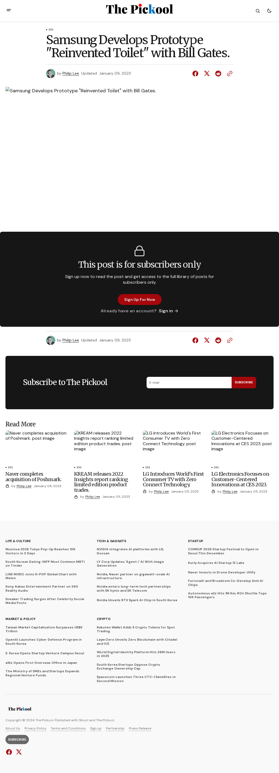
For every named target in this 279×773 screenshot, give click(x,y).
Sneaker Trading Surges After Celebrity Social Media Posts (44, 601)
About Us (12, 728)
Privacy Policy (35, 728)
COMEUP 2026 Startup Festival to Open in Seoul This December (223, 551)
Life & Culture (18, 541)
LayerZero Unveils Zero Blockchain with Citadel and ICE (137, 642)
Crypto (104, 619)
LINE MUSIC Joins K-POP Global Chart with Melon (41, 576)
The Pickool (105, 720)
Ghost (83, 720)
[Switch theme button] (269, 11)
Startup (195, 541)
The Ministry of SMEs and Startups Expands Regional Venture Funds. (42, 673)
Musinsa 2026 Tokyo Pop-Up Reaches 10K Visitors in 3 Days (40, 551)
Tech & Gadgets (111, 541)
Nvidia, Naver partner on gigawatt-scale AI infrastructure (133, 576)
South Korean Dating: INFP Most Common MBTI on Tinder (45, 564)
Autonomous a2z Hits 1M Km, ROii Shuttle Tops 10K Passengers (227, 595)
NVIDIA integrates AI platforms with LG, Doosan (130, 551)
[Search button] (257, 11)
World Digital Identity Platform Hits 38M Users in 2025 (136, 654)
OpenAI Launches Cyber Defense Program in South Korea (43, 642)
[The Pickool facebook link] (9, 752)
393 (51, 30)
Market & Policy (20, 619)
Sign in (166, 310)
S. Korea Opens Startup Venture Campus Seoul (44, 653)
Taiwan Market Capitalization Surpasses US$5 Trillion (43, 629)
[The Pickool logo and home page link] (19, 709)
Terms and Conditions (68, 728)
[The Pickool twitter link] (18, 752)
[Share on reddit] (218, 73)
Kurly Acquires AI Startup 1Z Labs (216, 563)
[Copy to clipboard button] (228, 73)
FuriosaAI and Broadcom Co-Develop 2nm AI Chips (225, 583)
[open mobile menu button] (8, 11)
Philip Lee (70, 73)
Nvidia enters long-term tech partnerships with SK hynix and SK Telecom (134, 588)
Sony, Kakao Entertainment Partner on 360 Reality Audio (41, 588)
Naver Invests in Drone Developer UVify (221, 572)
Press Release (140, 728)
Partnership (115, 728)
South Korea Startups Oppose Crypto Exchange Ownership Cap (128, 667)
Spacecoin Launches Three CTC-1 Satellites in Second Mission (136, 679)
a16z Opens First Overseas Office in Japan (41, 663)
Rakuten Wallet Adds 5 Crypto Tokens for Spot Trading (136, 629)
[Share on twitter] (207, 73)
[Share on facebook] (196, 73)
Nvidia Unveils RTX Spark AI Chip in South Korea (137, 600)
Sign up (96, 728)
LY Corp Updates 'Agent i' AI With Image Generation (130, 564)
